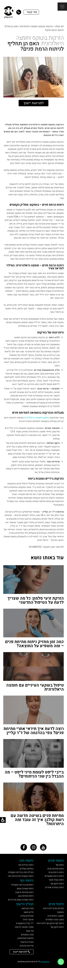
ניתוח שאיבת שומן (25, 888)
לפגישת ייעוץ (34, 103)
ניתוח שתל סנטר (56, 880)
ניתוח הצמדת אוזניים (54, 887)
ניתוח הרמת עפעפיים (54, 876)
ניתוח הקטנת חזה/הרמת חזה (21, 876)
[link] (23, 847)
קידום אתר (45, 961)
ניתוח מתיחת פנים (55, 868)
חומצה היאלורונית (55, 916)
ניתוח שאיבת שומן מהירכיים (21, 899)
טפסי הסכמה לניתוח (24, 927)
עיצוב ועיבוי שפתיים (55, 919)
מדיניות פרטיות (27, 945)
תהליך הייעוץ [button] (25, 904)
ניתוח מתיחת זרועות (24, 892)
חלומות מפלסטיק (25, 938)
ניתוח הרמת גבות (56, 872)
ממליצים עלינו (27, 916)
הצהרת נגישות (27, 942)
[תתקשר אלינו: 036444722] (18, 12)
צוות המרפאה (27, 908)
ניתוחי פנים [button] (56, 860)
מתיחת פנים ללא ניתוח (53, 908)
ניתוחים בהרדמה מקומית (22, 884)
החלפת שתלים (27, 868)
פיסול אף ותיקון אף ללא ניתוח (50, 923)
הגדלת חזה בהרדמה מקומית (21, 872)
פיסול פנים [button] (56, 904)
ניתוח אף (60, 865)
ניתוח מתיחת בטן (26, 896)
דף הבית (59, 26)
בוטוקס (45, 417)
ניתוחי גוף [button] (27, 880)
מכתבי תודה (28, 919)
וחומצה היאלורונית (33, 417)
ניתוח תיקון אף (57, 883)
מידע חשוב (29, 912)
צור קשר (30, 931)
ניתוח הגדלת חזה (26, 865)
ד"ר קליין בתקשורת (25, 923)
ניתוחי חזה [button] (26, 860)
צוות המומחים (27, 934)
